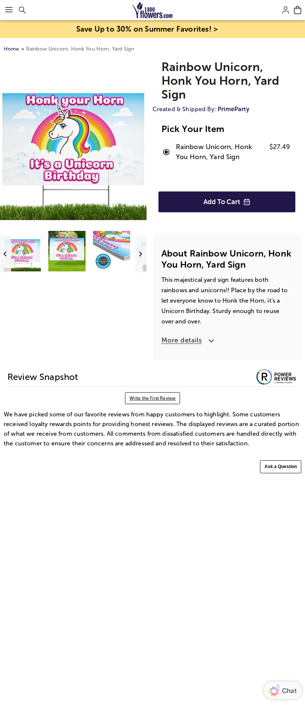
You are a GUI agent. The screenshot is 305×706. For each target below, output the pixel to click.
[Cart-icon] (297, 10)
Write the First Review (152, 398)
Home (11, 49)
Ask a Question (280, 466)
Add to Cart (221, 202)
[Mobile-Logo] (152, 10)
